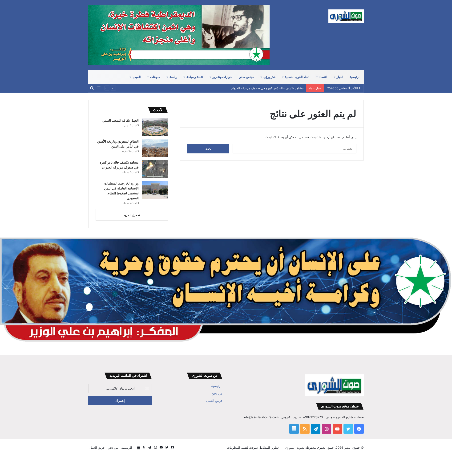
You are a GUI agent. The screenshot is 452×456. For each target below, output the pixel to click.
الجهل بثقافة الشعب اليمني (120, 120)
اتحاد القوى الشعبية (297, 77)
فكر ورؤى (269, 77)
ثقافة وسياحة (194, 77)
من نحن (216, 393)
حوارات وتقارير (222, 77)
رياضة (173, 77)
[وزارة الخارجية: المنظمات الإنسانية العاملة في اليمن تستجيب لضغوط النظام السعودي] (155, 190)
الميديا (137, 77)
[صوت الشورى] (346, 16)
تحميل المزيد (131, 215)
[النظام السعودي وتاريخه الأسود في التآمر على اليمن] (155, 148)
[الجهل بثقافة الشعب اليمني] (155, 127)
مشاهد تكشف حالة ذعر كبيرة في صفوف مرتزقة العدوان (267, 88)
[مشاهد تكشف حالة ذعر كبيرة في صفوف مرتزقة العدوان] (155, 169)
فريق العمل (214, 401)
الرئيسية (355, 77)
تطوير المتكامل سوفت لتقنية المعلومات (253, 447)
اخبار (340, 77)
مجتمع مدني (246, 77)
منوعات (155, 77)
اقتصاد (323, 77)
